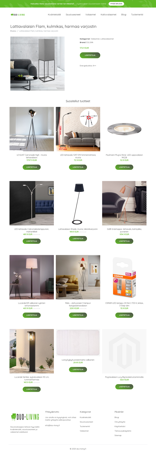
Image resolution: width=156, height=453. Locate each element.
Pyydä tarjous (116, 4)
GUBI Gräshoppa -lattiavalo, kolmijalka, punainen (124, 230)
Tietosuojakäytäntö (123, 431)
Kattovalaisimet (108, 14)
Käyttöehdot (120, 426)
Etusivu (13, 31)
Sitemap (118, 435)
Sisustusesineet (73, 14)
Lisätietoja (90, 55)
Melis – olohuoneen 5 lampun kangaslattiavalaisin (78, 304)
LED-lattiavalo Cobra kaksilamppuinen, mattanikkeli (31, 230)
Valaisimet (90, 14)
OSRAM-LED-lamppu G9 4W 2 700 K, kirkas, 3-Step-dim (124, 304)
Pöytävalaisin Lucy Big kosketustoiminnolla (124, 377)
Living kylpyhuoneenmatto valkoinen (78, 360)
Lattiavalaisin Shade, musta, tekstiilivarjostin (78, 229)
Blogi (123, 14)
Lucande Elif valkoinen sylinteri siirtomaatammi (31, 304)
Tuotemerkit (137, 14)
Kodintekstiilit (54, 14)
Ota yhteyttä (120, 422)
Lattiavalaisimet (107, 39)
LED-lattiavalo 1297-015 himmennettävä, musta (78, 156)
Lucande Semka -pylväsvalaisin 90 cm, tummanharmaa (32, 378)
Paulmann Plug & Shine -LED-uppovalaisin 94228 (124, 156)
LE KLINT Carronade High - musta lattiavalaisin (32, 156)
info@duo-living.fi (52, 425)
